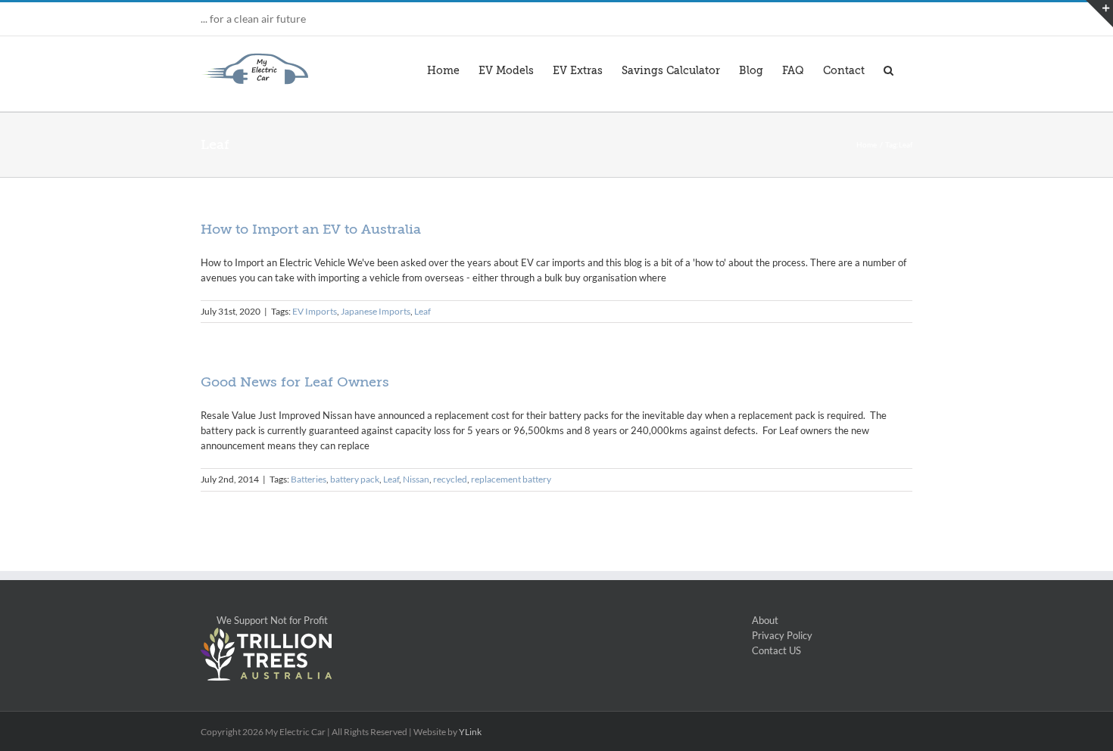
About (765, 620)
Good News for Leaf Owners (295, 381)
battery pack (354, 479)
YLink (470, 731)
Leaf (422, 311)
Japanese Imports (375, 311)
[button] (888, 68)
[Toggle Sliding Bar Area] (1099, 13)
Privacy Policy (782, 635)
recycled (450, 479)
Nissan (416, 479)
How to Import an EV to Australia (311, 229)
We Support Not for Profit (264, 620)
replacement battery (511, 479)
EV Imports (314, 311)
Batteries (308, 479)
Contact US (776, 650)
